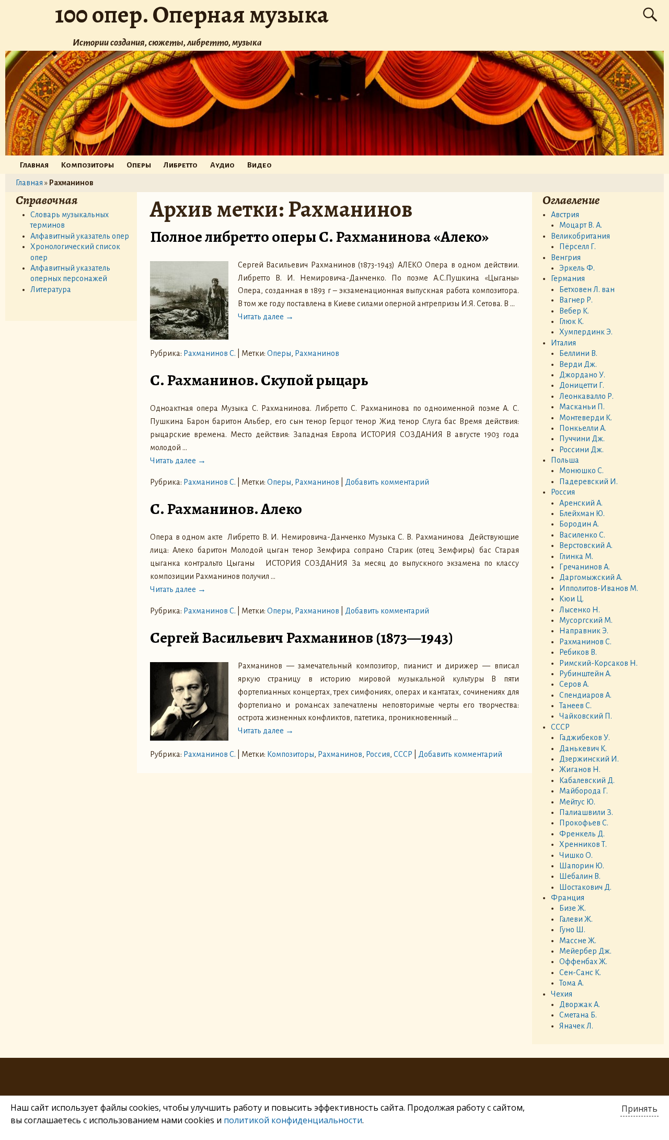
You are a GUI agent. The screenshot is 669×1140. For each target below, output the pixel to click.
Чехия (561, 994)
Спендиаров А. (585, 695)
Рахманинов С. (209, 353)
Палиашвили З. (586, 812)
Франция (567, 897)
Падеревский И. (588, 481)
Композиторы (87, 165)
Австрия (565, 214)
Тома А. (571, 983)
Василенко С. (582, 535)
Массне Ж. (577, 940)
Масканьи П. (582, 407)
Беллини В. (578, 353)
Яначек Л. (576, 1026)
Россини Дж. (581, 449)
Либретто (181, 165)
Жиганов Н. (580, 769)
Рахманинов (317, 353)
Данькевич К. (583, 748)
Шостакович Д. (585, 887)
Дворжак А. (579, 1004)
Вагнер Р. (576, 300)
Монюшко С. (581, 470)
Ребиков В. (578, 652)
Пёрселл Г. (577, 246)
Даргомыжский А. (590, 577)
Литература (50, 289)
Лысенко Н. (579, 610)
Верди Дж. (578, 364)
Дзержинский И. (589, 759)
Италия (563, 343)
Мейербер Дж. (585, 951)
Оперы (138, 165)
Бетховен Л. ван (587, 289)
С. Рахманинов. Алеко (226, 508)
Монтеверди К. (585, 417)
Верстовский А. (586, 545)
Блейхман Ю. (582, 513)
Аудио (222, 165)
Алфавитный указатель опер (79, 236)
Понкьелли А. (582, 428)
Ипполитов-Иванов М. (598, 588)
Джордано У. (582, 375)
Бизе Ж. (572, 908)
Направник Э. (583, 631)
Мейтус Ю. (577, 802)
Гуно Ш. (572, 929)
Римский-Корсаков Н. (598, 663)
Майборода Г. (583, 791)
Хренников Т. (583, 844)
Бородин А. (579, 524)
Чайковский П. (585, 716)
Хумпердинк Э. (586, 332)
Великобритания (580, 236)
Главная (34, 165)
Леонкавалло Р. (586, 396)
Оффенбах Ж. (583, 961)
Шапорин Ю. (581, 866)
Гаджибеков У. (584, 737)
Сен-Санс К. (580, 972)
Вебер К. (574, 311)
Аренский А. (581, 503)
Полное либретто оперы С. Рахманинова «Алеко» (319, 236)
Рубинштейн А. (585, 673)
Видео (259, 165)
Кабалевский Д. (587, 780)
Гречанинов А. (584, 567)
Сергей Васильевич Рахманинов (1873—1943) (301, 637)
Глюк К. (571, 321)
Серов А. (574, 684)
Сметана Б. (578, 1015)
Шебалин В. (580, 876)
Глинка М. (576, 556)
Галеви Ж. (576, 919)
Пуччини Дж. (582, 438)
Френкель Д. (582, 834)
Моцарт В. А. (580, 225)
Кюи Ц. (571, 599)
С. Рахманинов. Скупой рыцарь (259, 380)
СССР (403, 754)
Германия (568, 278)
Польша (565, 460)
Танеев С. (575, 705)
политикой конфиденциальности (293, 1120)
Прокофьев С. (583, 823)
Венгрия (566, 257)
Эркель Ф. (577, 268)
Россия (378, 754)
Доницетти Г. (581, 385)
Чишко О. (576, 855)
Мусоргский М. (586, 620)
